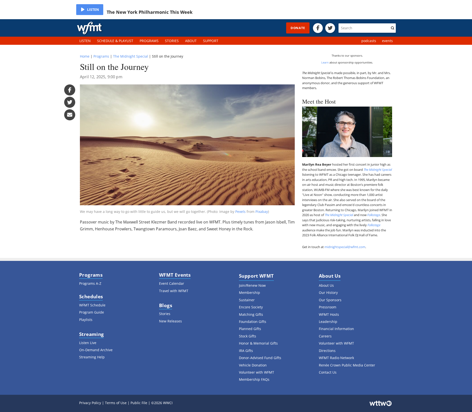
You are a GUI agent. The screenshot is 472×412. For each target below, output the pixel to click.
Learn (325, 62)
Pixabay (261, 211)
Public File (139, 402)
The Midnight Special (130, 56)
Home (84, 56)
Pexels (240, 211)
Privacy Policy (90, 402)
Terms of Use (116, 402)
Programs (101, 56)
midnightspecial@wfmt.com (344, 247)
